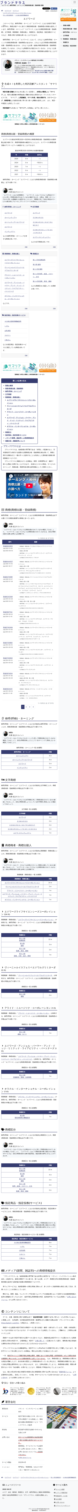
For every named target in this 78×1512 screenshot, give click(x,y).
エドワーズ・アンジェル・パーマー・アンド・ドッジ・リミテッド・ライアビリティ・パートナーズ (21, 420)
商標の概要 (9, 386)
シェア (54, 8)
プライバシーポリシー (63, 1505)
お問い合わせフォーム (25, 1457)
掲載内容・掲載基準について (15, 441)
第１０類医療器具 (22, 939)
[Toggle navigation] (74, 2)
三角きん (8, 340)
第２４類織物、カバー (22, 1033)
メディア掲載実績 (61, 1492)
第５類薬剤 (22, 945)
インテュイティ (10, 231)
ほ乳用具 (8, 331)
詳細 (26, 247)
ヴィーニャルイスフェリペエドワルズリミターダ (22, 887)
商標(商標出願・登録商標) (14, 388)
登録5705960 (7, 643)
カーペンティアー (11, 218)
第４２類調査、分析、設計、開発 (22, 955)
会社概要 (59, 1499)
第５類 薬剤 (37, 264)
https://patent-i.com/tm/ (10, 1323)
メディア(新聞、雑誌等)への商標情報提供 (19, 438)
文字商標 (35, 207)
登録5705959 (7, 658)
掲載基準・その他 (61, 1496)
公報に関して (39, 1341)
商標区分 (35, 254)
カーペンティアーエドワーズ (14, 222)
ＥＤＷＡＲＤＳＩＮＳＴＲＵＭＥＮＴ (22, 825)
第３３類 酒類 (37, 269)
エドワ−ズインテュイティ (42, 237)
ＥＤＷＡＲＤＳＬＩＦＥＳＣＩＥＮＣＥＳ (22, 829)
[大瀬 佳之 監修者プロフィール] (29, 63)
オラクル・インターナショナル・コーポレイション (22, 900)
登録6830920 (8, 546)
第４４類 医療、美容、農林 (42, 281)
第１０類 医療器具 (8, 15)
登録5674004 (8, 673)
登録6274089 (7, 577)
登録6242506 (8, 597)
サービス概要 (60, 1489)
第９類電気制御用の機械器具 (22, 1117)
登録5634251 (7, 689)
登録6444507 (8, 561)
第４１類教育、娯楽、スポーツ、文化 (22, 1185)
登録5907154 (7, 612)
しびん (7, 326)
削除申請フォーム (65, 1372)
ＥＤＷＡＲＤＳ (38, 218)
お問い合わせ (60, 1502)
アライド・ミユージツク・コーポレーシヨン (22, 891)
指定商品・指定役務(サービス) (14, 315)
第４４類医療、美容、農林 (22, 950)
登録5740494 (8, 627)
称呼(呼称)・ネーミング (12, 207)
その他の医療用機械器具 (22, 15)
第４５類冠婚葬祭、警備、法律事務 (22, 1076)
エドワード (8, 227)
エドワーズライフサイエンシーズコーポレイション (17, 13)
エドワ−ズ (16, 10)
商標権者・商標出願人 (12, 254)
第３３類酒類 (22, 995)
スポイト (8, 335)
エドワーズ (8, 10)
